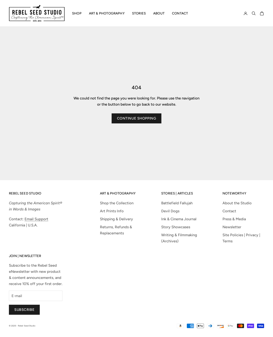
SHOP (77, 13)
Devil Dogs (170, 211)
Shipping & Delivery (116, 219)
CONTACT (180, 13)
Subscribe (24, 309)
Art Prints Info (112, 211)
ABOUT (159, 13)
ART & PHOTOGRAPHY (107, 13)
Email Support (36, 219)
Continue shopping (136, 118)
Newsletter (231, 227)
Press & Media (234, 219)
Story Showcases (175, 227)
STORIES (139, 13)
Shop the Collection (117, 203)
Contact (229, 211)
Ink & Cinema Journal (178, 219)
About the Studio (237, 203)
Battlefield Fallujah (177, 203)
